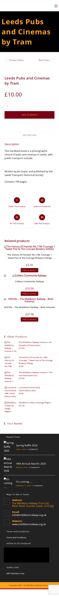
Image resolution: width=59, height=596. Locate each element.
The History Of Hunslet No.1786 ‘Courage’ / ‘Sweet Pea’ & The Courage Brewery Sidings (29, 256)
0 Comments (33, 449)
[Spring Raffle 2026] (9, 447)
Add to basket (29, 115)
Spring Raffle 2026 (27, 445)
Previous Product (17, 60)
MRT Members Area (15, 573)
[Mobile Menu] (54, 6)
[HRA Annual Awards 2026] (9, 465)
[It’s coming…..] (9, 483)
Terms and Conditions (16, 537)
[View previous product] (7, 60)
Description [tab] (29, 135)
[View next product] (52, 60)
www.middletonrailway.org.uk (29, 524)
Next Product (44, 60)
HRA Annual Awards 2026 (31, 463)
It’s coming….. (24, 481)
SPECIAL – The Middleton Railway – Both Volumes (29, 307)
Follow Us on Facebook (19, 543)
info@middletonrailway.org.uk (29, 515)
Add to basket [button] (29, 270)
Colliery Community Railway (29, 281)
